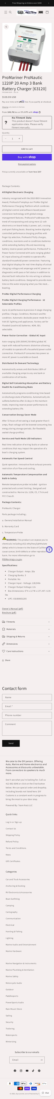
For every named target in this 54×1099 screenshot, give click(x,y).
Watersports (11, 1035)
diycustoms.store (22, 1094)
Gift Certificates (13, 861)
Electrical (10, 925)
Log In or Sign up (14, 822)
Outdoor (10, 989)
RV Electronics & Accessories (19, 892)
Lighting (9, 938)
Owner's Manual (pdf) (12, 608)
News (8, 854)
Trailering (10, 1028)
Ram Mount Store (14, 1009)
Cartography (11, 912)
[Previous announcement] (5, 3)
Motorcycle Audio (14, 983)
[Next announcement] (49, 3)
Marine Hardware (14, 951)
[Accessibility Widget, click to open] (49, 549)
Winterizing (11, 1041)
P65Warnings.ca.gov (12, 559)
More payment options (27, 164)
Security (9, 1022)
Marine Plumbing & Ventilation (20, 970)
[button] (6, 12)
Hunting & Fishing (14, 931)
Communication (13, 918)
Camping (10, 905)
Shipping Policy (13, 835)
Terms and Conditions (16, 848)
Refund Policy (12, 841)
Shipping (5, 107)
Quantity (5, 133)
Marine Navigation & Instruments (21, 963)
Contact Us (11, 828)
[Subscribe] (41, 1060)
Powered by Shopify (36, 1094)
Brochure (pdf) (9, 612)
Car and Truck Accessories (18, 879)
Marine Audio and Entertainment (21, 944)
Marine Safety (12, 976)
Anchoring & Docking (15, 886)
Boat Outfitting (13, 899)
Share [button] (7, 660)
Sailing (9, 1015)
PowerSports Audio (15, 1002)
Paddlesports (12, 996)
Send (11, 743)
